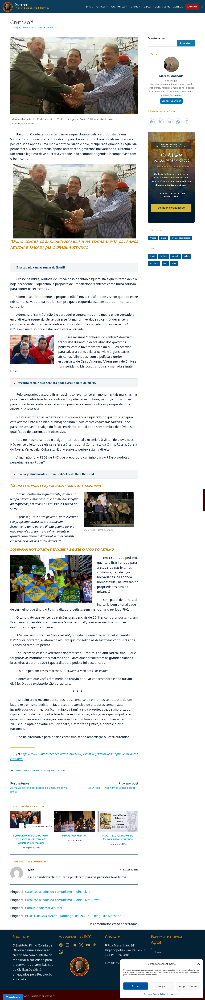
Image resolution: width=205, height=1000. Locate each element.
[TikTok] (94, 945)
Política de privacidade (169, 994)
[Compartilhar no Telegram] (169, 122)
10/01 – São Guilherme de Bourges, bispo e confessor (117, 837)
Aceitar (135, 986)
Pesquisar (185, 43)
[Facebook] (61, 945)
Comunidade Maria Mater (43, 908)
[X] (81, 945)
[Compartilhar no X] (160, 122)
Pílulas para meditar (74, 835)
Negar (161, 986)
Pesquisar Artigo (156, 38)
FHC (58, 770)
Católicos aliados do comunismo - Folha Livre (57, 892)
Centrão (34, 770)
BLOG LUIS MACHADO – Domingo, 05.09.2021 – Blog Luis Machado (73, 916)
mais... (178, 94)
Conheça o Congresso (171, 208)
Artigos (71, 119)
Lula (63, 770)
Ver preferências (188, 986)
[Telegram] (74, 945)
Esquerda (51, 770)
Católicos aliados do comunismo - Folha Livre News (62, 900)
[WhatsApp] (61, 952)
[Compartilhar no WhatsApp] (178, 122)
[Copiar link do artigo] (187, 122)
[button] (198, 963)
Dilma (42, 770)
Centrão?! (50, 27)
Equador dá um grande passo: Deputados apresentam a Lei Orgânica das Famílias (31, 839)
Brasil (83, 119)
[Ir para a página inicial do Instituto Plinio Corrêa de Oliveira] (79, 966)
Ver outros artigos (171, 100)
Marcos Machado (21, 119)
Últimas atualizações (102, 119)
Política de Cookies (151, 994)
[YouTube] (88, 945)
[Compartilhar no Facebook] (151, 122)
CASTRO (26, 770)
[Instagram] (68, 945)
